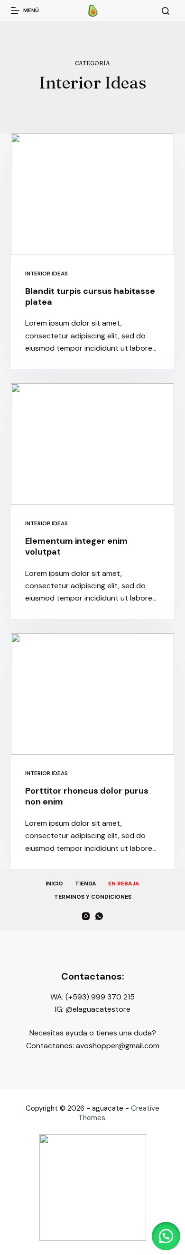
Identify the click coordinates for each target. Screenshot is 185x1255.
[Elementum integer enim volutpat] (92, 444)
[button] (166, 1236)
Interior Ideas (46, 273)
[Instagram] (86, 916)
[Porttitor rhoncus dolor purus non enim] (92, 694)
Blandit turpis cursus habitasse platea (90, 296)
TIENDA (85, 883)
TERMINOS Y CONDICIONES (92, 897)
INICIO (54, 883)
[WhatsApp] (99, 916)
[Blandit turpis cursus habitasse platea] (92, 194)
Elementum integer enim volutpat (76, 546)
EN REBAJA (123, 883)
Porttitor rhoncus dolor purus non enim (86, 796)
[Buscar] (165, 11)
